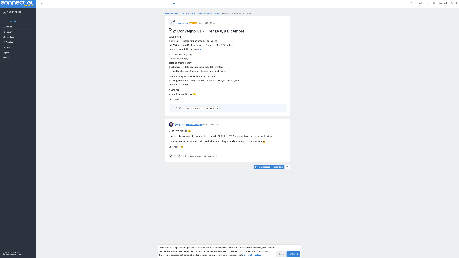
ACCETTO (293, 254)
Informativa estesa (252, 255)
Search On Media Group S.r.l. (15, 254)
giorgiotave (180, 124)
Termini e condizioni (13, 252)
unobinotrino (182, 23)
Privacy (5, 252)
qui (199, 49)
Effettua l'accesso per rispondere (269, 167)
